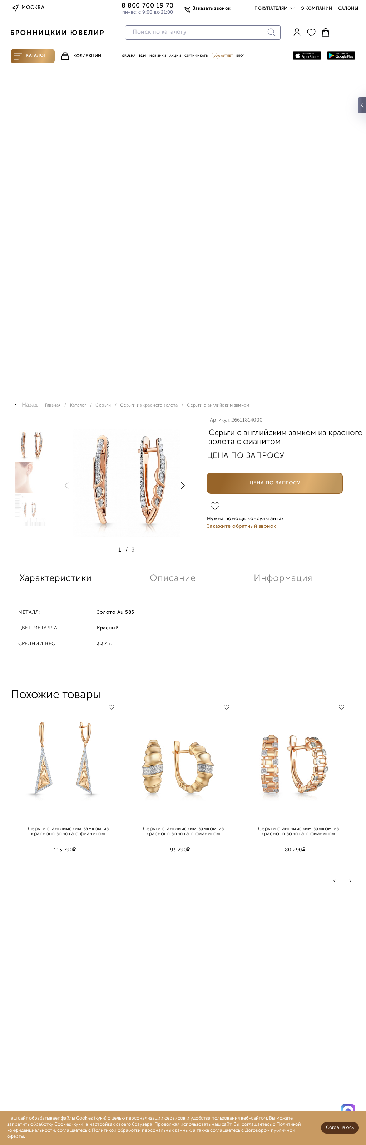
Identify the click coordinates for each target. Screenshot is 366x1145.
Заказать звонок (212, 8)
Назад (30, 405)
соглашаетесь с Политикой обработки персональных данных (124, 1130)
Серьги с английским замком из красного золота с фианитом (68, 832)
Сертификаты (196, 56)
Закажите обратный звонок (241, 526)
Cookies (84, 1118)
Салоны (348, 8)
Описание (173, 578)
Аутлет (226, 56)
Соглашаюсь (340, 1127)
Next (181, 485)
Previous (68, 485)
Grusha (128, 56)
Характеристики (56, 578)
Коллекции (87, 56)
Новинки (157, 56)
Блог (240, 56)
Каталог (36, 56)
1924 (142, 56)
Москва (32, 7)
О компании (316, 8)
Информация (283, 578)
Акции (175, 56)
